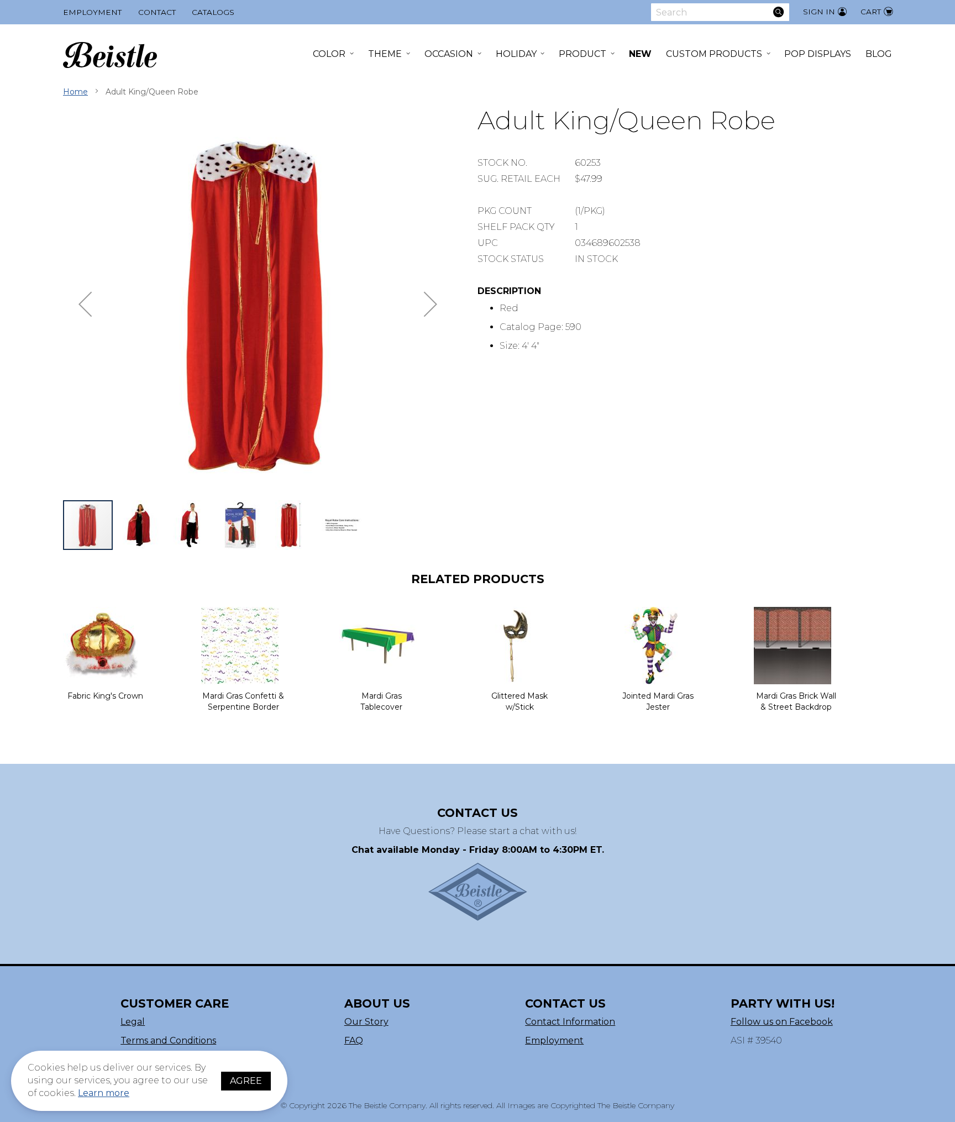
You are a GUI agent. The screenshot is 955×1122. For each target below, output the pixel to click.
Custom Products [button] (714, 54)
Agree (246, 1081)
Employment (92, 12)
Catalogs (213, 12)
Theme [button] (385, 54)
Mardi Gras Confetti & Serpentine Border (243, 701)
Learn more (103, 1093)
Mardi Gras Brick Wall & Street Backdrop (796, 701)
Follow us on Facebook (782, 1021)
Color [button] (329, 54)
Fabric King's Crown (105, 696)
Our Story (366, 1021)
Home (75, 92)
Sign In (819, 11)
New (640, 54)
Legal (132, 1021)
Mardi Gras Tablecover (381, 701)
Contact (157, 12)
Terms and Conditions (168, 1040)
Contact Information (570, 1021)
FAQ (353, 1040)
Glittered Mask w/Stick (519, 701)
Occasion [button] (448, 54)
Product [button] (582, 54)
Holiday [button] (516, 54)
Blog (878, 54)
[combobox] (720, 12)
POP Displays (817, 54)
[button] (85, 304)
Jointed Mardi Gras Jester (658, 701)
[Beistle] (110, 55)
